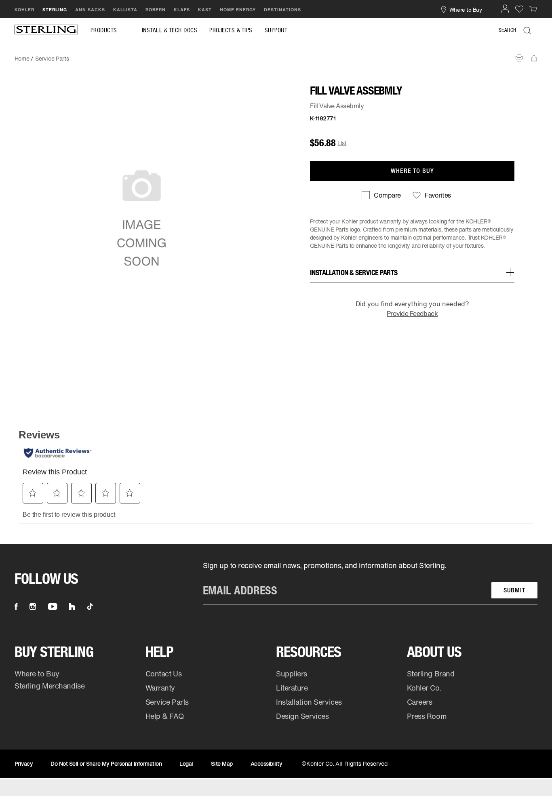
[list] (370, 582)
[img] (46, 30)
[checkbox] (381, 195)
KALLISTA (125, 9)
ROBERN (155, 9)
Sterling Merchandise (49, 685)
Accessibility (266, 763)
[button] (505, 8)
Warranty (160, 687)
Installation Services (309, 702)
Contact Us (163, 673)
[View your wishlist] (519, 8)
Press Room (427, 716)
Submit (514, 590)
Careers (419, 702)
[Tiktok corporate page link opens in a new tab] (90, 606)
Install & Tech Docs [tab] (170, 30)
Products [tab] (104, 30)
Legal (186, 763)
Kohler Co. (424, 687)
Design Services (302, 716)
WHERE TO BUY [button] (412, 171)
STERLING (54, 9)
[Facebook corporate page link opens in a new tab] (16, 606)
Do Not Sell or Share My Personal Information (106, 763)
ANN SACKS (90, 9)
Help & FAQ (164, 716)
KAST (205, 9)
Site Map (222, 763)
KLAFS (182, 9)
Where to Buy (37, 673)
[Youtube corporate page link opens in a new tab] (52, 606)
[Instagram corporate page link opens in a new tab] (32, 606)
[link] (533, 8)
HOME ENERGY (238, 9)
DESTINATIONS (282, 9)
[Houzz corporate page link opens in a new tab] (72, 606)
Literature (292, 687)
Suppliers (291, 673)
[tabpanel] (276, 54)
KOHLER (24, 9)
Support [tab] (276, 30)
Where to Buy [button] (465, 9)
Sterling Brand (431, 673)
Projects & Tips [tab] (231, 30)
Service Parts (167, 702)
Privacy (24, 763)
